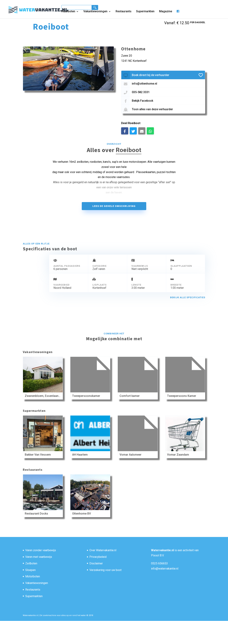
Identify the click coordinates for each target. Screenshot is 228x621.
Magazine (165, 11)
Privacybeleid (98, 557)
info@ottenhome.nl (144, 83)
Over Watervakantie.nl (102, 550)
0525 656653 (159, 563)
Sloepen (30, 570)
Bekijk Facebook (142, 100)
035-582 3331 (141, 92)
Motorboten (32, 576)
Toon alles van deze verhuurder (152, 109)
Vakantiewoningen (95, 11)
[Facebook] (178, 14)
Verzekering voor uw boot (105, 570)
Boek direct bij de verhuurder (150, 75)
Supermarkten (145, 11)
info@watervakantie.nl (164, 568)
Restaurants (123, 11)
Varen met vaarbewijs (38, 557)
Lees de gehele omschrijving (114, 206)
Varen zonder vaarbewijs (40, 550)
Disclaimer (96, 563)
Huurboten (68, 11)
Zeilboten (31, 563)
